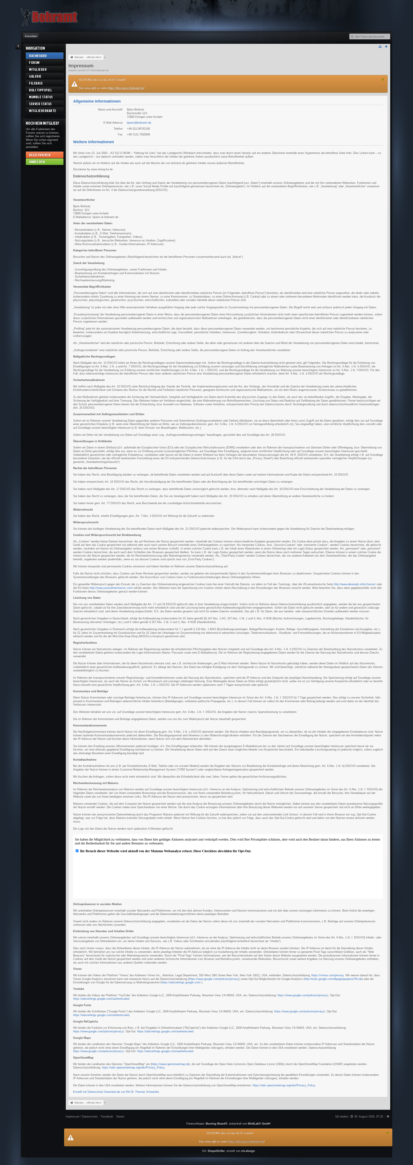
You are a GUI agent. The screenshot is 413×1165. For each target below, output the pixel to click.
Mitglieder (38, 69)
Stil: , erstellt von (228, 1151)
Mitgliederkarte (42, 110)
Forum (34, 62)
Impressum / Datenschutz (82, 1116)
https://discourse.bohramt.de (126, 88)
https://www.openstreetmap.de (170, 1064)
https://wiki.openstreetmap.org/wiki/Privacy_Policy (133, 1067)
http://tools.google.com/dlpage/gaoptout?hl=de (333, 979)
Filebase (36, 83)
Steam (120, 1116)
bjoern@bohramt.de (139, 122)
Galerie (35, 76)
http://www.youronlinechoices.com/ (111, 587)
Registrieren (39, 154)
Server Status (40, 103)
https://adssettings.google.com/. (181, 982)
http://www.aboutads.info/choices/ (355, 584)
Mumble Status (41, 96)
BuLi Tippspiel (40, 89)
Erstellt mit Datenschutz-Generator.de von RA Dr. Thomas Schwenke (116, 1091)
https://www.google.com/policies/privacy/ (302, 995)
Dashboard (38, 55)
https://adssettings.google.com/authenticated (101, 998)
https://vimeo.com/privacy (327, 975)
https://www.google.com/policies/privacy (214, 979)
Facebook (107, 1116)
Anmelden (31, 36)
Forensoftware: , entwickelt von (228, 1123)
